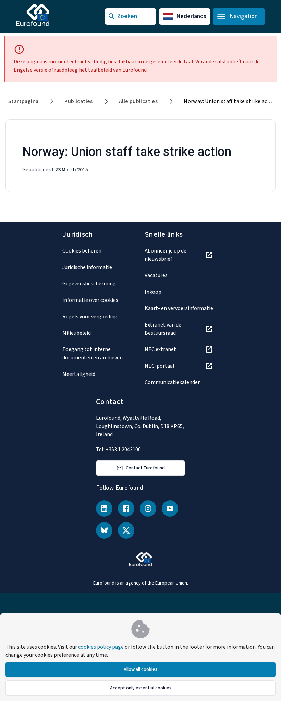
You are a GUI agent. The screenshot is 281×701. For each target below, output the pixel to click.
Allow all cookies (140, 669)
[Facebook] (126, 508)
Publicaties (78, 101)
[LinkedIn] (104, 508)
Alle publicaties (138, 101)
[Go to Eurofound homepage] (46, 15)
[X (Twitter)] (126, 530)
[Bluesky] (104, 530)
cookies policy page (101, 647)
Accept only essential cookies (140, 688)
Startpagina (23, 101)
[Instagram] (148, 508)
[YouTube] (170, 508)
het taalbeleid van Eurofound (113, 70)
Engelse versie (30, 70)
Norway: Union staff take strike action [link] (231, 101)
